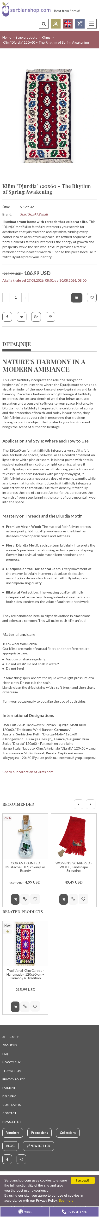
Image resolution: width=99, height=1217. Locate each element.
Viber (27, 1211)
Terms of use (12, 1071)
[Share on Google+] (36, 317)
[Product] (25, 836)
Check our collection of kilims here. (28, 772)
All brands (10, 1037)
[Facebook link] (7, 1159)
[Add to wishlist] (92, 297)
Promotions (39, 1133)
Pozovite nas (77, 1211)
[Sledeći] (90, 804)
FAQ (5, 1054)
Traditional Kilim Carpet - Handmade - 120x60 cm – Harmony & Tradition (25, 974)
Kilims (46, 37)
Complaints (11, 1104)
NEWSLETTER (11, 1122)
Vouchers (12, 1133)
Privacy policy (13, 1079)
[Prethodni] (78, 804)
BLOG (10, 1146)
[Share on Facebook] (7, 317)
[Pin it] (50, 317)
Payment (8, 1087)
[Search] (44, 24)
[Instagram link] (21, 1159)
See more (66, 1200)
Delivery (9, 1096)
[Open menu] (92, 24)
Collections (68, 1133)
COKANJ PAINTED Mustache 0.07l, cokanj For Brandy (25, 867)
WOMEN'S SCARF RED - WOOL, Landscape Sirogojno (74, 867)
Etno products (26, 37)
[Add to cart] (76, 298)
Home (6, 37)
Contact (9, 1113)
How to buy (11, 1062)
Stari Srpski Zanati (34, 214)
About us (9, 1045)
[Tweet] (21, 317)
